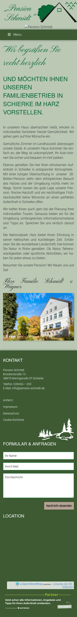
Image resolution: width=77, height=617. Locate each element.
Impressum (10, 407)
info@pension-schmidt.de (28, 388)
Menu (17, 35)
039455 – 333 (22, 384)
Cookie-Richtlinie (13, 420)
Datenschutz (11, 413)
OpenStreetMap (32, 583)
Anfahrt (8, 400)
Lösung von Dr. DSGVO (63, 585)
